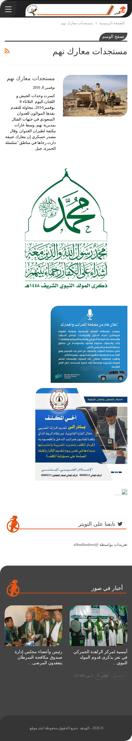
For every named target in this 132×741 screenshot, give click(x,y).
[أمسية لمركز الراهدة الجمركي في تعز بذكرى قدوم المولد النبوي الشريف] (98, 625)
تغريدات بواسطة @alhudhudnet (100, 544)
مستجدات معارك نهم (31, 78)
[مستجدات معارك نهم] (95, 95)
